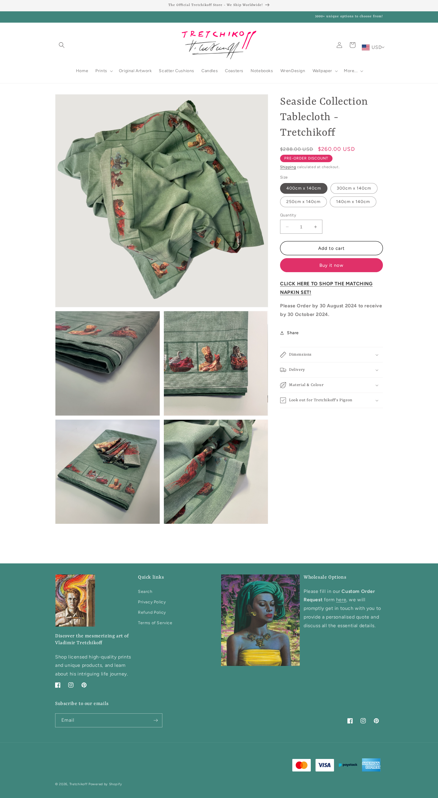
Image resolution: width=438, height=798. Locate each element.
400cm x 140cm (303, 188)
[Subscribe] (155, 720)
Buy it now (331, 265)
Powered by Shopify (105, 784)
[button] (61, 45)
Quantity (288, 215)
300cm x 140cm (354, 188)
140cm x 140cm (353, 201)
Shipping (288, 167)
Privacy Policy (152, 602)
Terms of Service (155, 622)
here (341, 599)
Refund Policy (152, 612)
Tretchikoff (78, 784)
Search (145, 591)
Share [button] (293, 332)
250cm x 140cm (303, 201)
